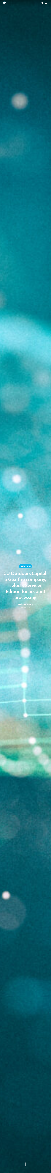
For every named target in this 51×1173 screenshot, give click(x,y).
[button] (46, 3)
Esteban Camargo (25, 604)
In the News (25, 566)
